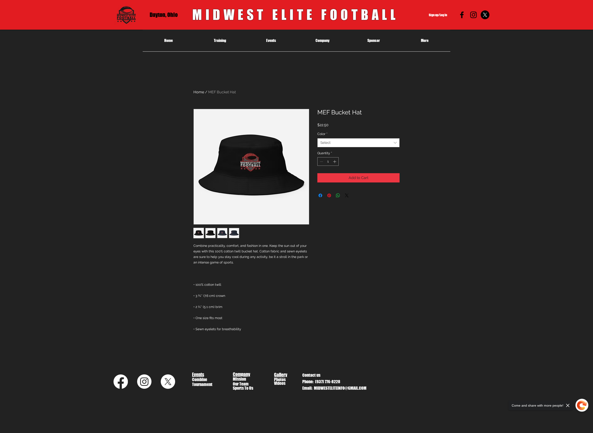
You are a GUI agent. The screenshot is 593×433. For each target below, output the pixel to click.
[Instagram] (473, 14)
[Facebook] (461, 14)
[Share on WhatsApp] (338, 195)
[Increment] (335, 161)
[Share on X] (347, 195)
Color (322, 134)
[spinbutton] (328, 161)
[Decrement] (321, 161)
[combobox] (358, 142)
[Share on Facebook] (320, 195)
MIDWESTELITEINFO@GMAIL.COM (340, 388)
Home (198, 92)
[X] (485, 14)
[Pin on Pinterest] (329, 195)
